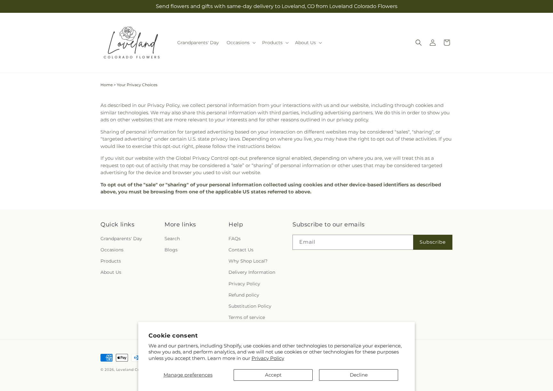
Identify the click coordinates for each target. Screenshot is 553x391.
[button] (240, 42)
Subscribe (433, 242)
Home (106, 84)
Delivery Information (251, 272)
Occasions (112, 250)
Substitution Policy (249, 306)
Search (172, 238)
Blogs (171, 250)
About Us (110, 272)
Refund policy (243, 295)
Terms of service (246, 317)
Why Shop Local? (248, 261)
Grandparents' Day (121, 238)
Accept (273, 375)
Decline (359, 375)
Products (110, 261)
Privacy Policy (268, 358)
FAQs (234, 238)
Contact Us (240, 250)
